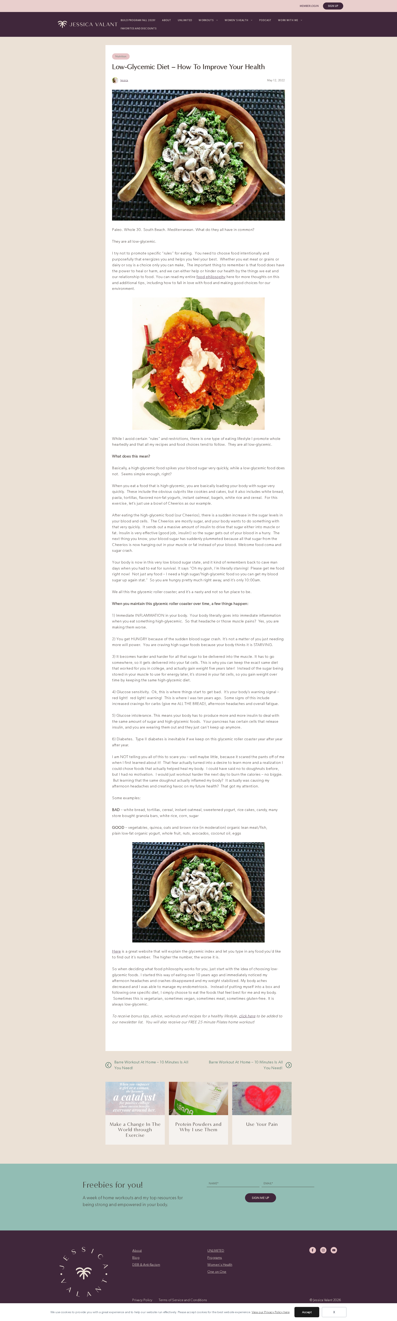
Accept (307, 1312)
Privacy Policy (142, 1300)
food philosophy (211, 276)
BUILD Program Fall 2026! (138, 20)
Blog (135, 1257)
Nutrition (120, 56)
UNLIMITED (185, 20)
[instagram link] (323, 1250)
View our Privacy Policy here (270, 1312)
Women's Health (219, 1264)
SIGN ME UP (260, 1198)
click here (247, 1016)
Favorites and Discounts (139, 28)
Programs (214, 1257)
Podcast (265, 20)
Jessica (124, 80)
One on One (216, 1272)
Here (116, 951)
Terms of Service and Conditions (183, 1300)
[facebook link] (312, 1250)
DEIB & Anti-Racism (146, 1264)
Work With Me (288, 20)
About (166, 20)
